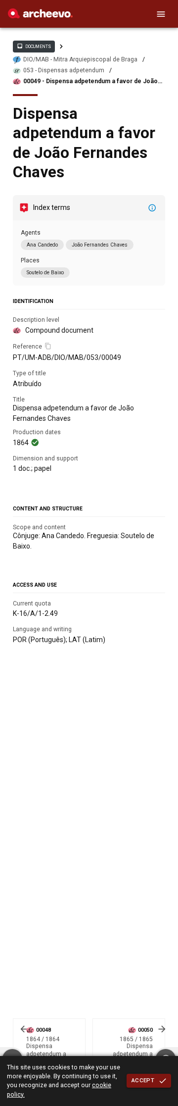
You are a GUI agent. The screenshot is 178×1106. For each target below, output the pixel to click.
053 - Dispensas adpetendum (63, 70)
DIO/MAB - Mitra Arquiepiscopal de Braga (80, 59)
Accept (143, 1080)
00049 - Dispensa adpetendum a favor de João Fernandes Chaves (90, 81)
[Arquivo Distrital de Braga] (40, 16)
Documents (33, 46)
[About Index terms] (152, 208)
